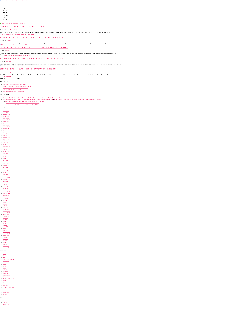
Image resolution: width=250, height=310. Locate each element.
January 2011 (6, 244)
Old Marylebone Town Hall (8, 278)
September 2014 (6, 179)
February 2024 (6, 116)
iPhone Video (5, 271)
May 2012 (5, 223)
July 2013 (5, 200)
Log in (4, 300)
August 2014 (5, 181)
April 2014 (5, 184)
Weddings (16, 29)
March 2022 (5, 130)
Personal (4, 280)
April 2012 (5, 225)
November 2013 (6, 193)
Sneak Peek (5, 285)
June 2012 (5, 221)
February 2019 (6, 144)
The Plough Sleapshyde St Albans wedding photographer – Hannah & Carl (32, 37)
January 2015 (6, 174)
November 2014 (6, 177)
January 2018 (6, 153)
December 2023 (6, 120)
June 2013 (5, 202)
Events (4, 263)
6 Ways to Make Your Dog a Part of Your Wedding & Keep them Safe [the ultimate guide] (24, 101)
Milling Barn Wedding (7, 277)
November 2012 (6, 212)
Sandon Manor (10, 29)
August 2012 (5, 218)
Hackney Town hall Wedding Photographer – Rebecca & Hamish (17, 86)
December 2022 (6, 127)
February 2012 (6, 228)
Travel (4, 289)
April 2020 (5, 135)
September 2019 (6, 139)
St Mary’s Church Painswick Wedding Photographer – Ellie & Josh (28, 69)
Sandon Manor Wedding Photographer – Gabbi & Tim (22, 27)
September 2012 (6, 216)
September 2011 (6, 237)
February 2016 (6, 163)
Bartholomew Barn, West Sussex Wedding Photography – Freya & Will (49, 97)
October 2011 (6, 235)
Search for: (2, 78)
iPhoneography (6, 273)
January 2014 (6, 190)
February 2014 (6, 188)
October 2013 (6, 195)
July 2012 (5, 219)
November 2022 (6, 128)
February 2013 (6, 209)
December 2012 (6, 211)
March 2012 (5, 226)
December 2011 (6, 232)
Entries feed (5, 302)
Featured (4, 266)
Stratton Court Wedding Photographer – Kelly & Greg (14, 89)
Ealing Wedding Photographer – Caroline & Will (13, 91)
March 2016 (5, 162)
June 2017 (5, 158)
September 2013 (6, 197)
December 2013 (6, 191)
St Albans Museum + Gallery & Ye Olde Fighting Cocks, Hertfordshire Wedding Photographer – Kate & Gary (77, 99)
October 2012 (6, 214)
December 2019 (6, 137)
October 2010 (6, 246)
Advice (4, 254)
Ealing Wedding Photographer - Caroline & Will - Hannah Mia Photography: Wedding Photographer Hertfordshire (28, 99)
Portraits (4, 282)
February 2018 (6, 151)
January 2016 (6, 165)
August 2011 (5, 239)
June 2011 (5, 242)
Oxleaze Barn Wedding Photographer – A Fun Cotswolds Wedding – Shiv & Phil (34, 48)
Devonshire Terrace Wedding (9, 259)
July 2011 (5, 240)
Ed (3, 101)
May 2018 (5, 148)
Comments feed (6, 304)
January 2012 (6, 230)
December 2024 (6, 114)
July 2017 (5, 156)
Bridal (4, 257)
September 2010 (6, 248)
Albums (4, 255)
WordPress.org (6, 306)
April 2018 (5, 149)
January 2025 (6, 113)
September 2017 (6, 155)
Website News (6, 292)
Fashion (4, 264)
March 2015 (5, 170)
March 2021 (5, 134)
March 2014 (5, 186)
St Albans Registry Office (8, 287)
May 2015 (5, 169)
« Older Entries (5, 76)
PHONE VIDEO (6, 15)
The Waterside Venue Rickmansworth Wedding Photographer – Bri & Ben (31, 58)
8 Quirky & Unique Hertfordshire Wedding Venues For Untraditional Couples (22, 103)
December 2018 (6, 146)
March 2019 (5, 142)
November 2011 (6, 233)
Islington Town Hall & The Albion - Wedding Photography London (17, 97)
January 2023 (6, 125)
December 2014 (6, 176)
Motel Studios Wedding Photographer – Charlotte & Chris (15, 88)
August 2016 (5, 160)
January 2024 (6, 118)
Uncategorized (6, 291)
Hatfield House (6, 270)
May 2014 (5, 183)
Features (4, 268)
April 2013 (5, 205)
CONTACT (5, 19)
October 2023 (6, 121)
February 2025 (6, 111)
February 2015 (6, 172)
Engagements (6, 261)
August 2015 (5, 167)
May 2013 (5, 204)
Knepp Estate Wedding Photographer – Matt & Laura (14, 84)
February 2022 (6, 132)
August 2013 (5, 198)
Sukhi (4, 104)
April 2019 (5, 141)
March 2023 (5, 123)
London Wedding (6, 275)
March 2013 (5, 207)
